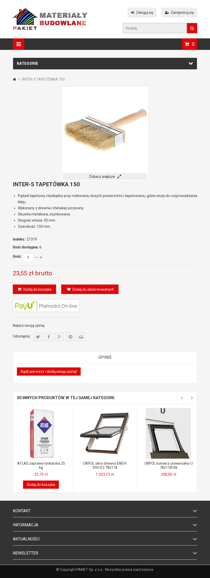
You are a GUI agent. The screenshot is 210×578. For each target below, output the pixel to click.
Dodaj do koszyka (37, 289)
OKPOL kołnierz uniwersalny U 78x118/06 (168, 465)
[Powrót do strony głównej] (14, 79)
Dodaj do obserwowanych (93, 289)
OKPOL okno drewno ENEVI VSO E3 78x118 (105, 465)
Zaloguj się (144, 12)
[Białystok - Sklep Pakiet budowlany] (50, 29)
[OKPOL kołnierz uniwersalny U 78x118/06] (168, 410)
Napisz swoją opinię (28, 325)
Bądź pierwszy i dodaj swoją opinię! (49, 371)
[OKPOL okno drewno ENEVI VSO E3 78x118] (104, 410)
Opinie (105, 357)
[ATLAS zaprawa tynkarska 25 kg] (41, 410)
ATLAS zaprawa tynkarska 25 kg (41, 465)
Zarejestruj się (182, 12)
